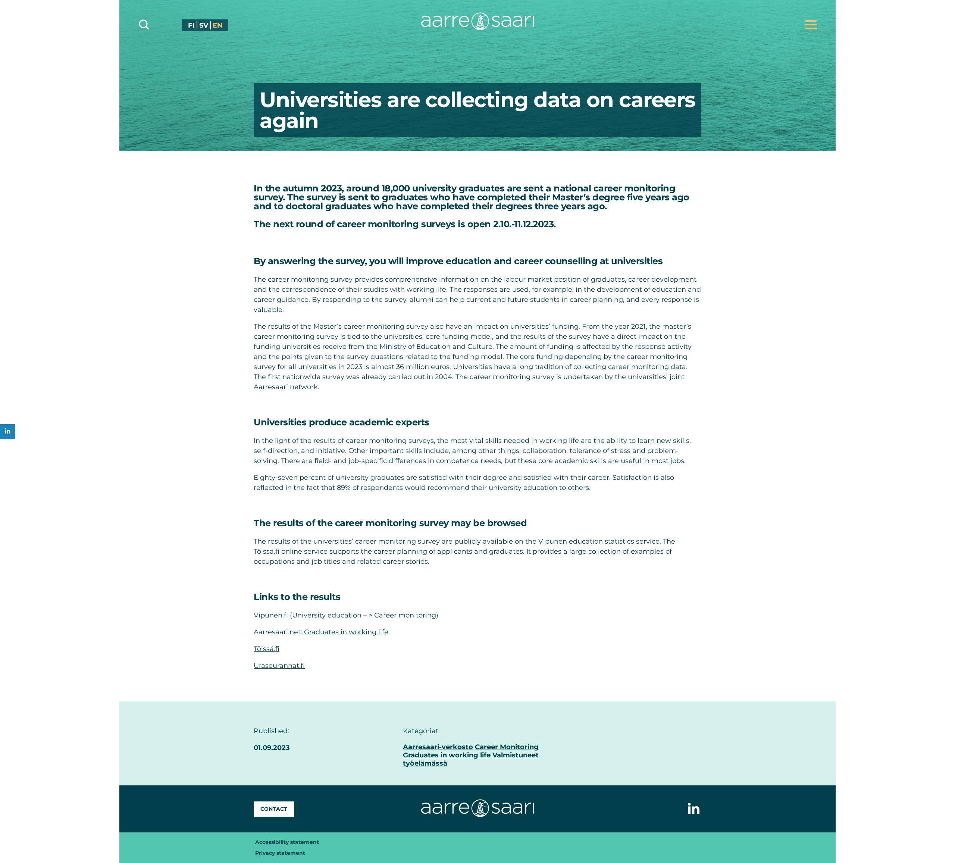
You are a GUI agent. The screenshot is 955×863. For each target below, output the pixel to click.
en (218, 25)
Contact (273, 809)
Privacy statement (280, 853)
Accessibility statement (287, 842)
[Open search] (144, 24)
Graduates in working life (346, 632)
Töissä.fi (266, 649)
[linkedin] (7, 431)
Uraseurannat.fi (279, 666)
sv (203, 25)
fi (191, 25)
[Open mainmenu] (811, 24)
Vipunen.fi (271, 615)
